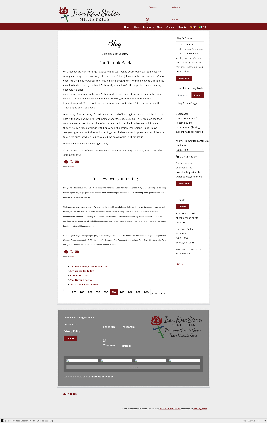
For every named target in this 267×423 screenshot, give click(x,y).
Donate (182, 206)
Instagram (175, 7)
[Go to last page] (155, 290)
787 (138, 292)
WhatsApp (106, 340)
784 (114, 292)
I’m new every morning (114, 179)
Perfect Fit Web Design (170, 409)
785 (122, 292)
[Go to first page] (65, 290)
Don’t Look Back (114, 63)
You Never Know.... (81, 279)
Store (137, 27)
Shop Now (184, 183)
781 (90, 292)
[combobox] (186, 95)
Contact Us (70, 324)
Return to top (69, 393)
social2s (71, 166)
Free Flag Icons (200, 409)
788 (146, 292)
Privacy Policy (72, 331)
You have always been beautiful (89, 266)
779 (74, 292)
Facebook (153, 7)
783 (106, 292)
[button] (66, 162)
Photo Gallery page (102, 376)
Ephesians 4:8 (79, 275)
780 (82, 292)
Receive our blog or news (79, 317)
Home (127, 27)
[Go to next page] (152, 290)
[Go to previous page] (68, 290)
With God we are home (84, 284)
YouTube (174, 20)
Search (197, 95)
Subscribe (184, 78)
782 (98, 292)
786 (130, 292)
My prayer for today (82, 270)
